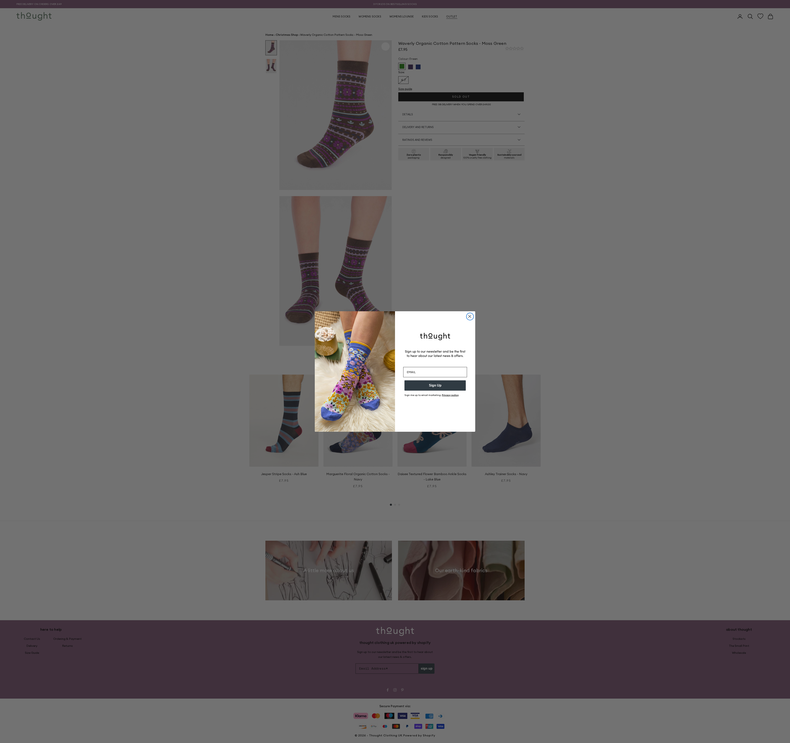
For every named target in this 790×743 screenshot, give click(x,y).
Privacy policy (450, 395)
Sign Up (435, 385)
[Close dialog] (470, 316)
